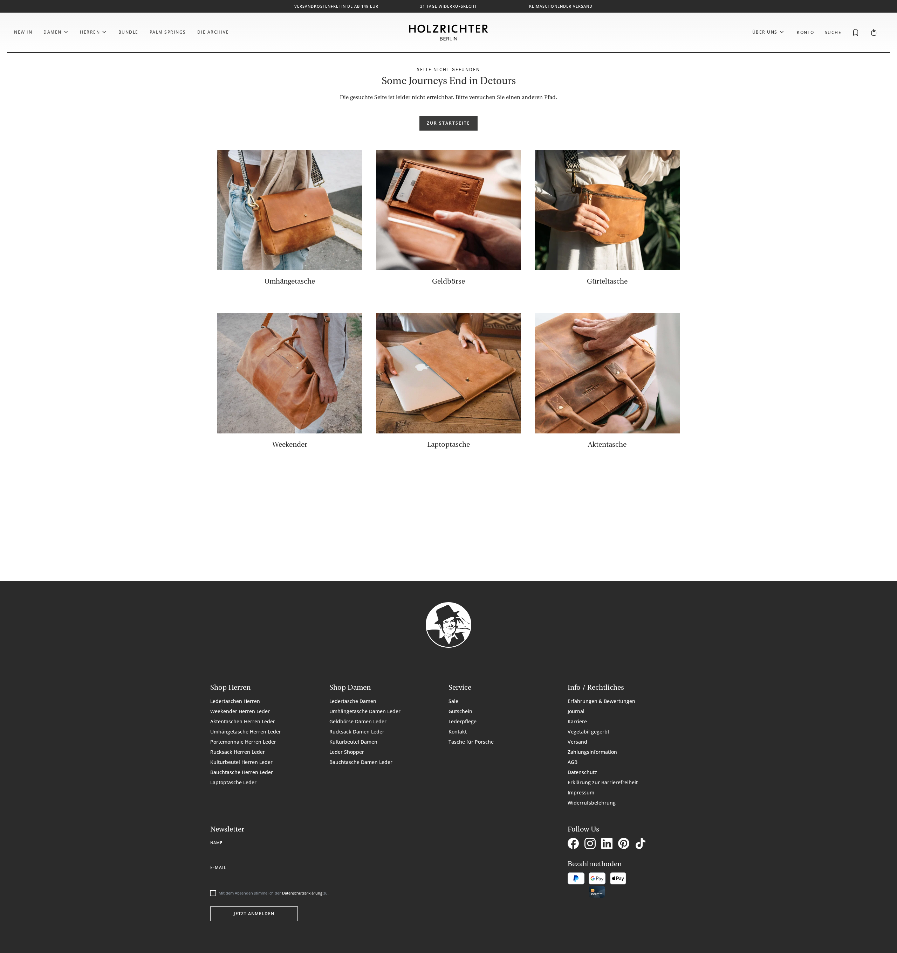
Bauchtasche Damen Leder (360, 762)
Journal (576, 711)
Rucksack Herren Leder (237, 752)
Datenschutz (582, 772)
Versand (577, 741)
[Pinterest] (625, 844)
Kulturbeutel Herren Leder (241, 762)
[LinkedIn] (608, 844)
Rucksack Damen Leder (356, 731)
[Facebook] (575, 844)
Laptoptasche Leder (233, 782)
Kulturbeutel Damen (353, 741)
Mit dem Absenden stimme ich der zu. (274, 893)
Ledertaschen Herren (235, 701)
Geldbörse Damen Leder (357, 721)
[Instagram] (591, 844)
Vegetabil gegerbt (588, 731)
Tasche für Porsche (471, 741)
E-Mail (218, 866)
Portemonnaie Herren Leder (243, 741)
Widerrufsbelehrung (592, 802)
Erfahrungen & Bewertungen (601, 701)
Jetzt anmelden (254, 914)
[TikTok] (642, 844)
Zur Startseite (448, 123)
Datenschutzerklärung (302, 893)
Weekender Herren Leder (240, 711)
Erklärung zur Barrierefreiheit (603, 782)
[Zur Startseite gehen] (448, 32)
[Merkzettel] (856, 32)
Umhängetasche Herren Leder (245, 731)
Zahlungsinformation (592, 752)
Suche (833, 32)
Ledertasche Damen (352, 701)
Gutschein (460, 711)
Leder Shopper (346, 752)
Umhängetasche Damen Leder (364, 711)
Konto (805, 32)
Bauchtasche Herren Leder (241, 772)
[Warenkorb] (874, 33)
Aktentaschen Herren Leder (242, 721)
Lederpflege (462, 721)
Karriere (577, 721)
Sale (453, 701)
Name (216, 841)
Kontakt (457, 731)
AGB (572, 762)
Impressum (581, 792)
